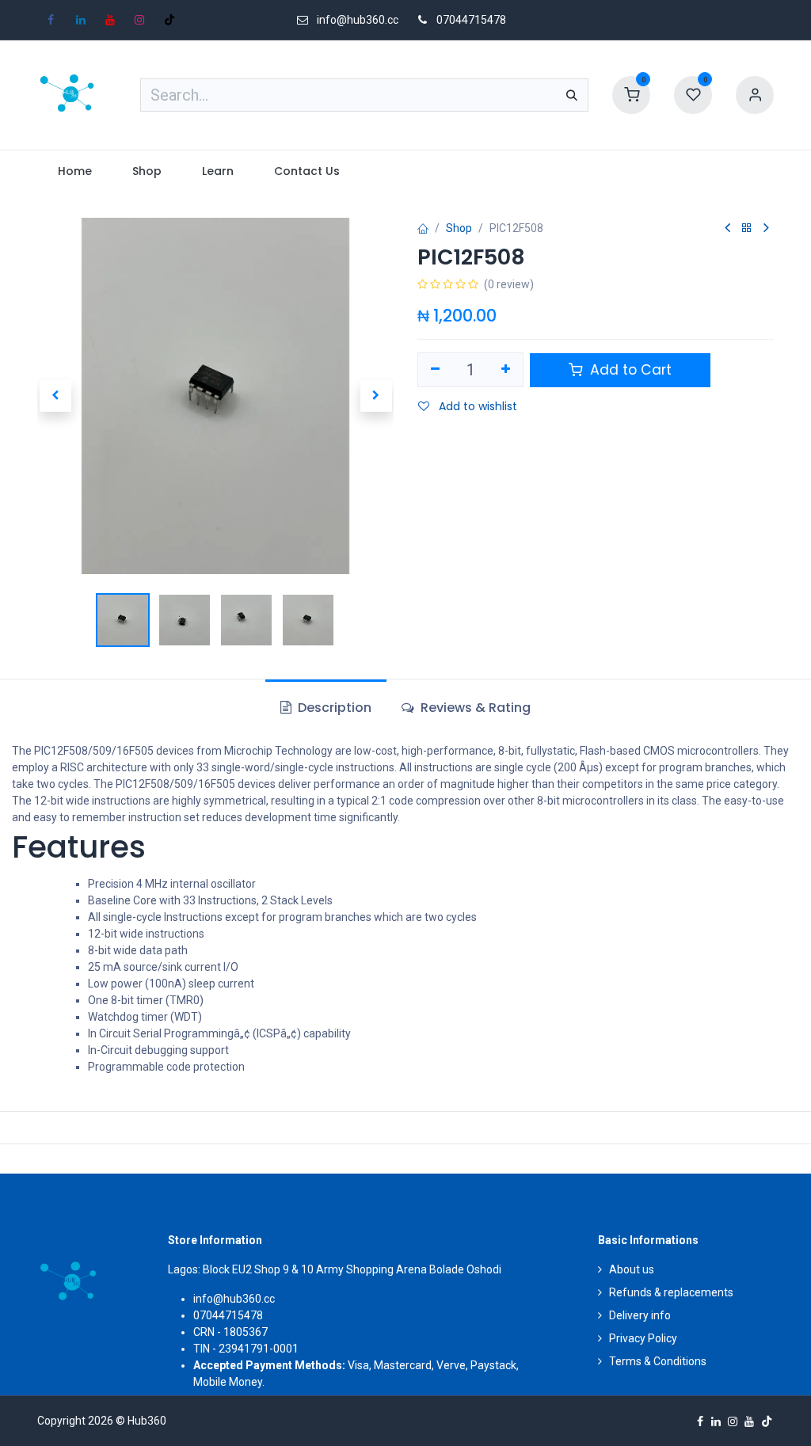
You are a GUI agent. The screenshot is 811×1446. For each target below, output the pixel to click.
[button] (55, 396)
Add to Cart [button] (629, 369)
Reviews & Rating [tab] (474, 707)
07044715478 (471, 19)
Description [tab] (333, 707)
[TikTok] (169, 20)
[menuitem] (74, 171)
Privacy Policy (643, 1338)
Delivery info (640, 1315)
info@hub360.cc (234, 1298)
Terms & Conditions (657, 1361)
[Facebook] (51, 20)
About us (631, 1269)
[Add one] (506, 370)
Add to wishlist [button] (476, 406)
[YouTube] (110, 20)
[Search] (572, 95)
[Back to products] (746, 228)
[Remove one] (435, 370)
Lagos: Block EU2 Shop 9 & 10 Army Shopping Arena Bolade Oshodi (334, 1269)
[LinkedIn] (81, 20)
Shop (459, 228)
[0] (631, 94)
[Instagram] (139, 20)
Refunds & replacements (671, 1292)
